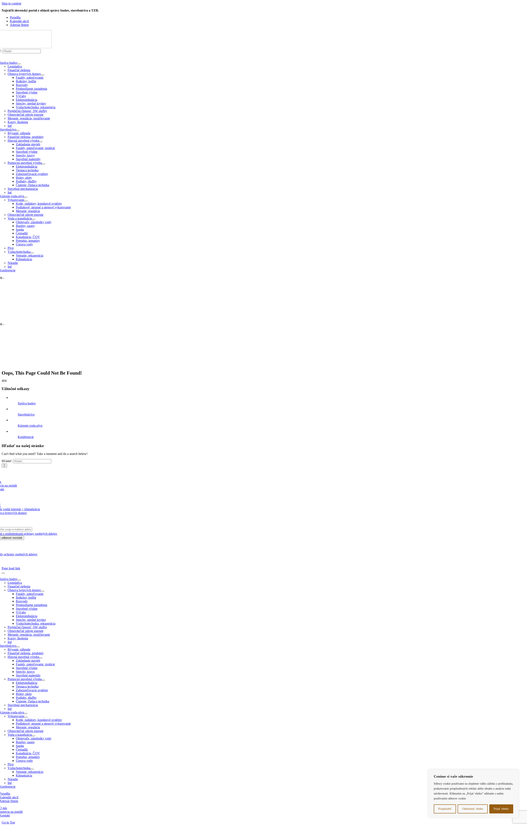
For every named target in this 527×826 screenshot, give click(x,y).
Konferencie (26, 437)
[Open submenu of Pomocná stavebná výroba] (43, 164)
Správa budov (27, 403)
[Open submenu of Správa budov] (19, 63)
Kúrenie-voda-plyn (30, 425)
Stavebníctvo (26, 414)
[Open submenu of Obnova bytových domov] (42, 75)
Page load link (11, 568)
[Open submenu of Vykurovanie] (26, 201)
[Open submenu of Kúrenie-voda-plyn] (25, 197)
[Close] (3, 573)
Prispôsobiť (445, 808)
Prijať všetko (501, 808)
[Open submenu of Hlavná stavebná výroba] (40, 141)
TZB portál (36, 561)
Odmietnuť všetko (472, 808)
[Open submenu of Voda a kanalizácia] (33, 219)
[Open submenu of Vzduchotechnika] (32, 253)
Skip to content (11, 3)
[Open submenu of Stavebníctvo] (18, 130)
